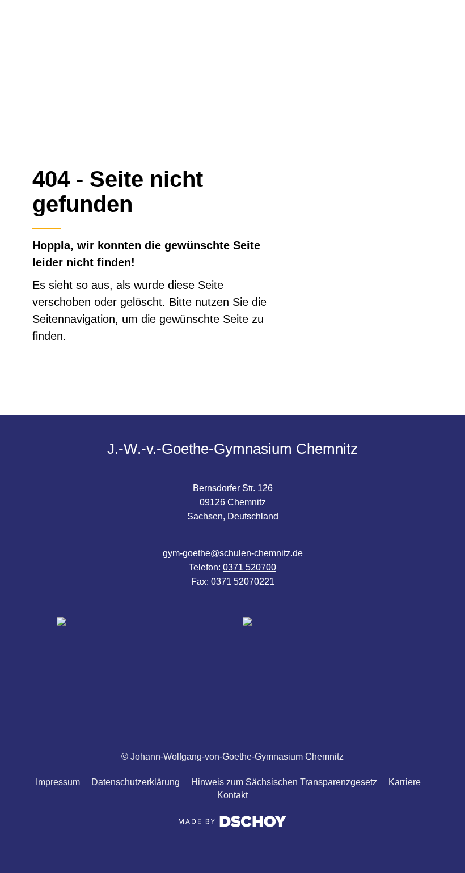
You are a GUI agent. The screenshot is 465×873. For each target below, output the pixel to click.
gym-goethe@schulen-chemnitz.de (233, 553)
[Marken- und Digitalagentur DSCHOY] (232, 824)
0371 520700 (249, 567)
